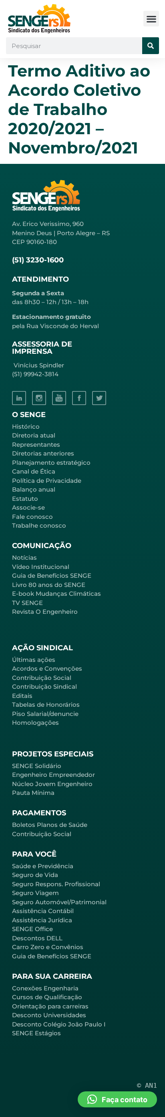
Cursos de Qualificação (47, 997)
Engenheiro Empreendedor (53, 774)
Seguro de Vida (35, 875)
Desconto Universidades (49, 1015)
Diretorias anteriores (43, 453)
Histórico (26, 426)
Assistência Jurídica (42, 920)
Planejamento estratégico (51, 462)
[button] (151, 18)
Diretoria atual (33, 435)
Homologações (35, 722)
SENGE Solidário (36, 766)
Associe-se (28, 507)
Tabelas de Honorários (46, 704)
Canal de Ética (33, 471)
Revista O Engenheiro (45, 611)
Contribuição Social (41, 677)
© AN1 (147, 1085)
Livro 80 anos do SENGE (48, 585)
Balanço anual (33, 489)
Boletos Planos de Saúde (49, 825)
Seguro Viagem (35, 893)
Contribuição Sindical (44, 686)
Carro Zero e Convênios (47, 947)
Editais (22, 696)
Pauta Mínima (33, 792)
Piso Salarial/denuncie (45, 714)
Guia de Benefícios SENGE (51, 956)
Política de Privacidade (46, 480)
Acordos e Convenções (47, 668)
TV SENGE (27, 603)
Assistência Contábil (43, 911)
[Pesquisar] (150, 45)
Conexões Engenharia (45, 988)
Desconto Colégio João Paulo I (59, 1024)
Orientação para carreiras (50, 1006)
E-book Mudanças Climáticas (56, 593)
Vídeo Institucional (40, 567)
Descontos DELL (37, 938)
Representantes (36, 444)
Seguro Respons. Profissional (56, 884)
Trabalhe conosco (39, 525)
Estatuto (25, 498)
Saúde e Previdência (42, 866)
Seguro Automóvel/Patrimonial (59, 902)
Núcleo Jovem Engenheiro (52, 784)
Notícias (24, 557)
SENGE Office (32, 929)
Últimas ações (33, 659)
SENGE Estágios (36, 1033)
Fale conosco (32, 516)
